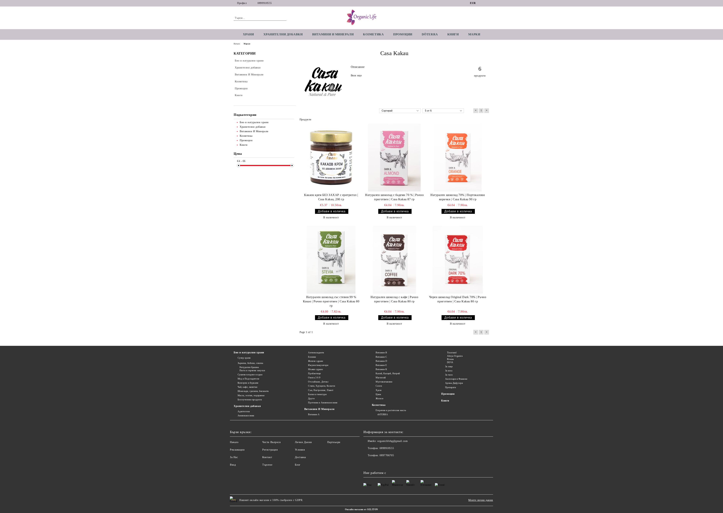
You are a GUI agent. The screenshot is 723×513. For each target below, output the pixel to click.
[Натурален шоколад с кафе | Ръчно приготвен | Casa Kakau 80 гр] (394, 260)
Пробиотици (314, 373)
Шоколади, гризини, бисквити (253, 391)
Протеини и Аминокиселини (322, 402)
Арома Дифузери (454, 383)
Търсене (267, 464)
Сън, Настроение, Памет (320, 390)
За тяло (449, 374)
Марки (474, 34)
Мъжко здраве (315, 369)
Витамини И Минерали (319, 409)
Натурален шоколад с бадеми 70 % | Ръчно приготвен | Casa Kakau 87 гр (394, 197)
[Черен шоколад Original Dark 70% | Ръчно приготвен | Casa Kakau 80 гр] (457, 260)
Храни (248, 34)
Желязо (379, 398)
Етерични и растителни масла (391, 410)
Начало (237, 44)
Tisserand (452, 352)
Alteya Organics (455, 356)
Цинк (378, 394)
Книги (453, 34)
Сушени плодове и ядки (250, 374)
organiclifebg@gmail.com (392, 441)
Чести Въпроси (271, 442)
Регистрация (270, 449)
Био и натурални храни (249, 352)
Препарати (450, 387)
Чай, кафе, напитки (247, 387)
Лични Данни (303, 442)
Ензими (312, 357)
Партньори (333, 442)
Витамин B (381, 352)
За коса (448, 370)
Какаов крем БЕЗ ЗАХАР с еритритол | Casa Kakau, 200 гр (331, 197)
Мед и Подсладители (248, 378)
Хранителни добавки (247, 406)
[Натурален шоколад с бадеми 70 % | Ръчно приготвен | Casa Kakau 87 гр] (394, 157)
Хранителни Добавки (283, 34)
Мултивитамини (384, 381)
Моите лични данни (480, 500)
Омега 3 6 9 (314, 377)
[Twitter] (487, 3)
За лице (449, 366)
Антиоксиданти (316, 352)
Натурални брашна (249, 367)
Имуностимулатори (318, 365)
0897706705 (387, 455)
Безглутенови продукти (250, 399)
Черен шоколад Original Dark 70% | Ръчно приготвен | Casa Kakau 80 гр (457, 299)
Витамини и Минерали (333, 34)
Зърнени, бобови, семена (250, 363)
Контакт (267, 457)
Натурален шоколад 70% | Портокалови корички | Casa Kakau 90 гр (457, 197)
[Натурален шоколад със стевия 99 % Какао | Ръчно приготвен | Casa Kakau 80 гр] (331, 260)
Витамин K (381, 369)
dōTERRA (430, 34)
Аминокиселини (246, 415)
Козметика (373, 34)
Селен (379, 386)
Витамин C (381, 357)
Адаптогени (244, 411)
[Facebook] (482, 3)
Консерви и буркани (248, 383)
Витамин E (381, 365)
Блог (297, 464)
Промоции (402, 34)
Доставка (300, 457)
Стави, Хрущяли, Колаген (321, 386)
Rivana (450, 359)
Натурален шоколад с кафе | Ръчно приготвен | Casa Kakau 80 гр (394, 299)
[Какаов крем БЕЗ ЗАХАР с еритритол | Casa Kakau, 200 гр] (331, 157)
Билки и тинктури (317, 394)
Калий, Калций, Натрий (388, 373)
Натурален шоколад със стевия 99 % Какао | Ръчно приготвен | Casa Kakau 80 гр (331, 301)
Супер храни (244, 358)
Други (311, 398)
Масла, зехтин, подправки (251, 395)
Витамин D (381, 361)
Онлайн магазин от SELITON (361, 509)
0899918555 (265, 3)
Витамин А (314, 414)
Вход (233, 464)
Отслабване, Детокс (318, 381)
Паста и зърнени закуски (252, 370)
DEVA (450, 362)
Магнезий (381, 377)
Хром (378, 390)
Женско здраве (315, 361)
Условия (300, 449)
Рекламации (237, 449)
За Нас (234, 457)
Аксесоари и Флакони (456, 379)
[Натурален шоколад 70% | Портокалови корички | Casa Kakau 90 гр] (457, 157)
